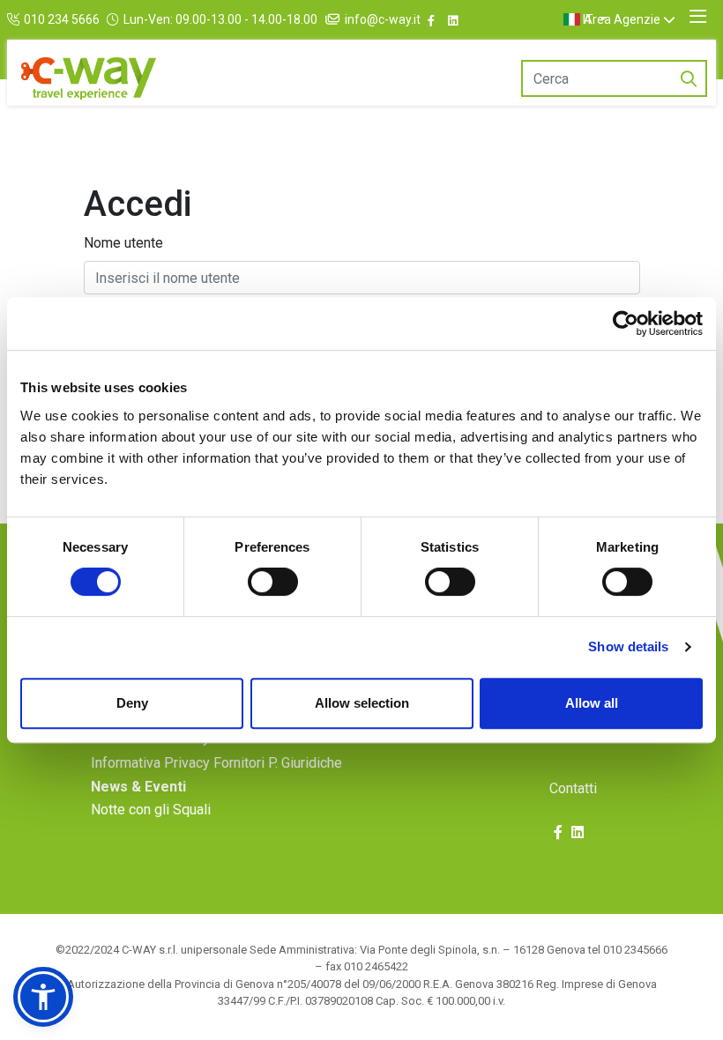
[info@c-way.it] (334, 20)
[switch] (273, 582)
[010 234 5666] (15, 20)
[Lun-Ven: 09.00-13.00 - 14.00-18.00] (115, 20)
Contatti (573, 788)
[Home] (88, 78)
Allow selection (362, 702)
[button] (43, 996)
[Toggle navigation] (698, 16)
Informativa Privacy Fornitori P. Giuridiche (216, 762)
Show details (628, 646)
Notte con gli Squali (151, 809)
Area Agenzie (622, 19)
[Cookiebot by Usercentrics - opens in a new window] (625, 323)
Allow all (591, 702)
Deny (132, 702)
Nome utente (123, 242)
